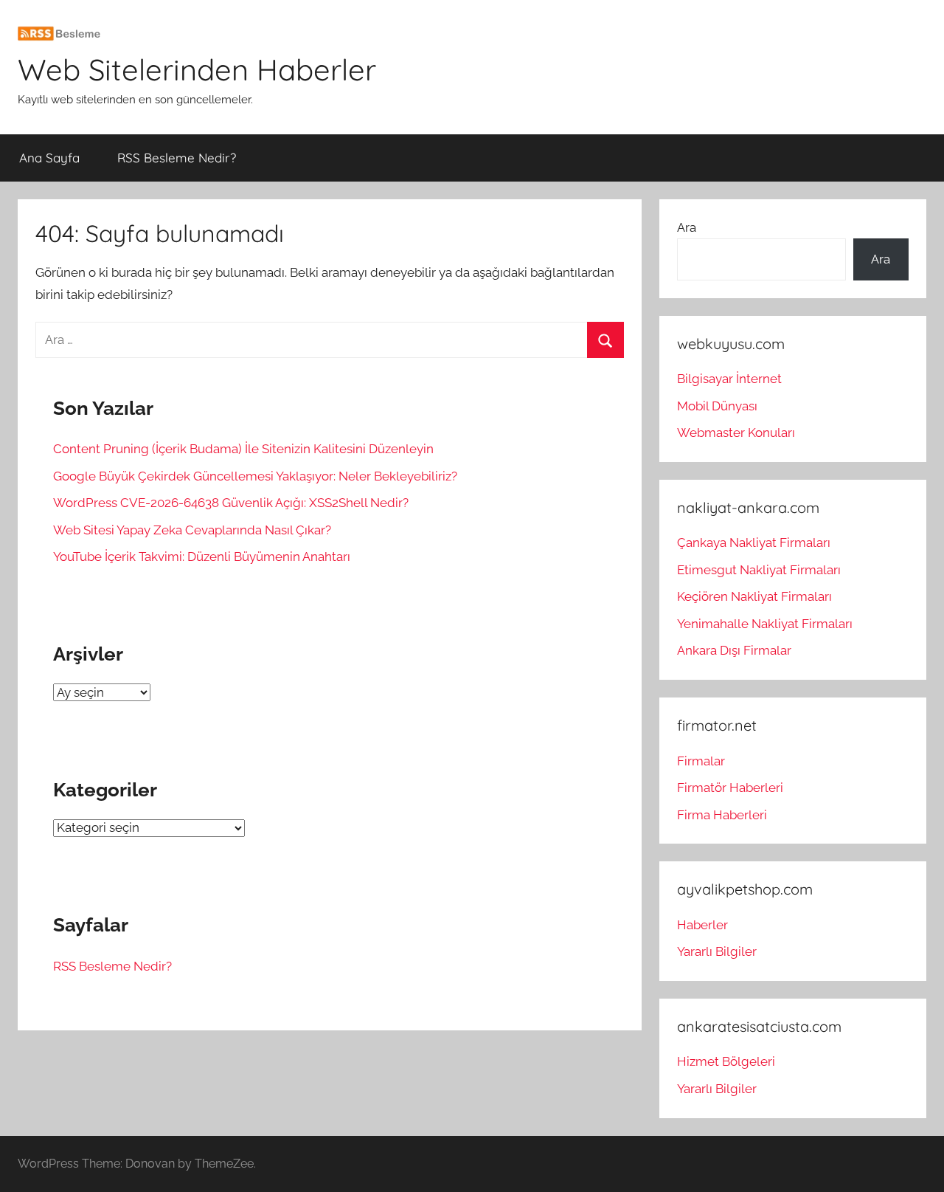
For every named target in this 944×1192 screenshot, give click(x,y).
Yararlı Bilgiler (717, 951)
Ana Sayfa (49, 157)
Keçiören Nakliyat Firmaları (754, 596)
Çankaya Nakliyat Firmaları (753, 542)
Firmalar (701, 761)
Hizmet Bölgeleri (726, 1061)
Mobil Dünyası (717, 406)
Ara (686, 227)
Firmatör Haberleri (730, 787)
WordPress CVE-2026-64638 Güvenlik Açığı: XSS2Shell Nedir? (231, 502)
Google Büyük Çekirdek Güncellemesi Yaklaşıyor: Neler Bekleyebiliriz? (255, 476)
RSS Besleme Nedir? (176, 157)
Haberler (702, 924)
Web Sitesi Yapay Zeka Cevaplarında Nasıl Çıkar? (192, 530)
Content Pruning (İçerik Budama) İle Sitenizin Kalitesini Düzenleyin (243, 448)
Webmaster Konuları (736, 432)
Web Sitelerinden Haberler (197, 69)
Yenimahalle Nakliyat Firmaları (765, 623)
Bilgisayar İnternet (729, 378)
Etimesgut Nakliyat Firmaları (759, 569)
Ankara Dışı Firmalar (734, 650)
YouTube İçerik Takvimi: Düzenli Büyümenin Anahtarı (201, 556)
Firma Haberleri (722, 814)
